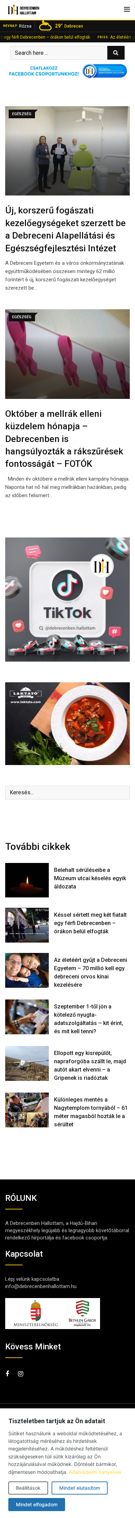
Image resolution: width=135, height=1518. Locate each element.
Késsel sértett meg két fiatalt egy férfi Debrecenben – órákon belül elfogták (90, 923)
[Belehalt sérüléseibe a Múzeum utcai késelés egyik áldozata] (27, 880)
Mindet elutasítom (79, 1488)
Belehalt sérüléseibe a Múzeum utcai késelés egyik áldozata (90, 878)
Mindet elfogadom (36, 1504)
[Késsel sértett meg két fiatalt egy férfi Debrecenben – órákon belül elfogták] (27, 925)
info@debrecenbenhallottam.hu (40, 1286)
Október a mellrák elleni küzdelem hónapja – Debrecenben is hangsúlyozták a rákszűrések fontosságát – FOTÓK (64, 439)
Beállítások (28, 1488)
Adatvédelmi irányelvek (95, 1472)
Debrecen (69, 26)
